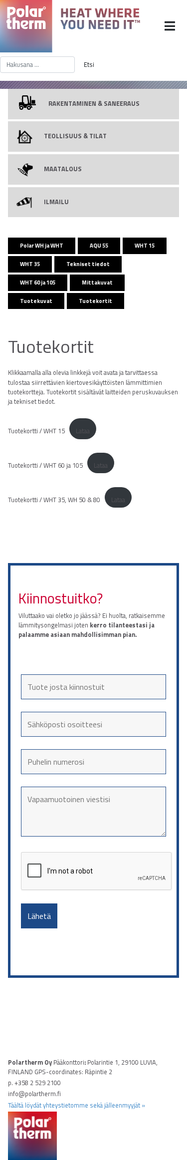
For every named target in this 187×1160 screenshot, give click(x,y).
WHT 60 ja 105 (37, 282)
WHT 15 (145, 245)
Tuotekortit (95, 300)
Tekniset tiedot (88, 264)
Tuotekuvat (36, 300)
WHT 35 (30, 264)
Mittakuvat (97, 282)
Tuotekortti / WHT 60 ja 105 (45, 465)
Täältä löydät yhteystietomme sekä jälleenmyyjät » (76, 1105)
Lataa (83, 431)
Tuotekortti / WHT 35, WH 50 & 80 (54, 500)
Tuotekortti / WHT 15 (36, 431)
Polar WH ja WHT (41, 245)
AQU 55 (99, 245)
